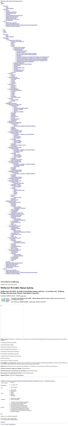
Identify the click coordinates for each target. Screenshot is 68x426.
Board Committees (10, 36)
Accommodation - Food (16, 234)
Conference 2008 (14, 123)
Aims (7, 35)
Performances (14, 120)
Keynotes (13, 117)
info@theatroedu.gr (19, 375)
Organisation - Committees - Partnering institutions (24, 149)
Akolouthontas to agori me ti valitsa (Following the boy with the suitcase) (31, 60)
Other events (13, 224)
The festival (13, 83)
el (4, 29)
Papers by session (17, 197)
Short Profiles (17, 152)
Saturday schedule (17, 141)
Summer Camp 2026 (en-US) (14, 249)
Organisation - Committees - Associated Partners (24, 134)
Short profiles (16, 166)
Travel (12, 223)
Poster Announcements (16, 160)
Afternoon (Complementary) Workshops (22, 231)
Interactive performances (19, 62)
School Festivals (17, 65)
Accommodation (14, 210)
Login (4, 30)
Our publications (9, 267)
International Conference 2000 (14, 178)
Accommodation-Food (16, 222)
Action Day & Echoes (15, 97)
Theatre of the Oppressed (11, 265)
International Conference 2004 (14, 147)
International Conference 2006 (14, 131)
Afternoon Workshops (18, 255)
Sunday (15, 193)
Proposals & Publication (19, 183)
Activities (13, 100)
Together (16, 66)
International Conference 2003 (14, 161)
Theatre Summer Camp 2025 (14, 237)
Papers (12, 196)
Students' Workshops (18, 49)
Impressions (13, 96)
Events (15, 189)
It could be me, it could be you (14, 40)
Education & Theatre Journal (12, 264)
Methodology (14, 87)
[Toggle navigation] (22, 1)
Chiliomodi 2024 (14, 227)
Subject (15, 106)
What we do (5, 37)
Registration (13, 112)
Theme (15, 124)
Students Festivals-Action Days (12, 266)
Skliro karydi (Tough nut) (21, 50)
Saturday (16, 192)
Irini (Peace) (19, 55)
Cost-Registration (14, 221)
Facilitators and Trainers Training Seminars (23, 64)
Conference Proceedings (19, 165)
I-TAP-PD (10, 98)
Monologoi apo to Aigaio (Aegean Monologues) (26, 54)
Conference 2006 (14, 133)
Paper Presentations (15, 118)
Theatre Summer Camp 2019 (14, 202)
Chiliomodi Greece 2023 (16, 215)
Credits (12, 95)
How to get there (17, 136)
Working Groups (14, 116)
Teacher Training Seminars (19, 47)
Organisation (14, 85)
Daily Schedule (14, 252)
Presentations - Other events (17, 212)
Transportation (14, 211)
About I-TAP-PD (14, 99)
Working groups (14, 129)
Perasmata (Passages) (20, 52)
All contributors (17, 137)
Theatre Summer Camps (11, 200)
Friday (15, 191)
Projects (7, 39)
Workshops (13, 115)
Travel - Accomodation (18, 111)
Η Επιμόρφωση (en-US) (19, 48)
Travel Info (13, 259)
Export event (23, 295)
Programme (13, 139)
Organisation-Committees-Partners (21, 108)
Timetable (13, 114)
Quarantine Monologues (19, 70)
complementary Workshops (19, 242)
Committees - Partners (15, 184)
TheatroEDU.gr (12, 424)
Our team (13, 45)
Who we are (5, 34)
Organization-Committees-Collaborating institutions (24, 125)
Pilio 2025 (13, 239)
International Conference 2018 (14, 104)
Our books (8, 261)
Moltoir (10, 102)
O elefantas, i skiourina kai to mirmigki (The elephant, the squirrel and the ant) (32, 56)
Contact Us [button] (3, 421)
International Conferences (11, 103)
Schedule (13, 127)
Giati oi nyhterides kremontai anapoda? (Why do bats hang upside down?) (32, 59)
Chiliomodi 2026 (14, 250)
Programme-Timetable (15, 216)
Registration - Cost (15, 233)
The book (13, 81)
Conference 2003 (14, 162)
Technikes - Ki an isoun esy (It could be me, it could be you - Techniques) (31, 58)
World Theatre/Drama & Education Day (14, 262)
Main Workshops (17, 206)
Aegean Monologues (18, 71)
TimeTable (13, 243)
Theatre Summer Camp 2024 (14, 225)
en (1, 2)
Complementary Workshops (20, 208)
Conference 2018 (14, 105)
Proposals (16, 110)
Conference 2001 (14, 172)
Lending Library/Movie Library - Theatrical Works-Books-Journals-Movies (21, 272)
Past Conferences (12, 121)
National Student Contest (19, 67)
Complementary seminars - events (18, 145)
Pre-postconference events (16, 130)
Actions (12, 46)
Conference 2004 (14, 148)
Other (12, 260)
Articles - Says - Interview (11, 270)
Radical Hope (11, 84)
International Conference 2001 (14, 171)
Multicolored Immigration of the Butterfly (25, 61)
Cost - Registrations (15, 209)
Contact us (13, 72)
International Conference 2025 (14, 180)
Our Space (16, 68)
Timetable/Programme (15, 228)
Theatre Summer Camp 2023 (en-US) (16, 214)
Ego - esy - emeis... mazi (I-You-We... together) (26, 53)
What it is (13, 42)
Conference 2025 (14, 181)
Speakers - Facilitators (18, 109)
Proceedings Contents (18, 150)
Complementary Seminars (16, 159)
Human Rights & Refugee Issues (13, 271)
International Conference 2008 (14, 122)
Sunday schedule (17, 142)
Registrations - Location (16, 185)
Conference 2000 (14, 179)
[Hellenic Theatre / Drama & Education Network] (11, 1)
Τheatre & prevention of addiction (13, 273)
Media (12, 43)
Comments (16, 135)
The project (13, 79)
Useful (4, 268)
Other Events (14, 247)
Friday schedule (17, 140)
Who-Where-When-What (19, 190)
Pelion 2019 (13, 203)
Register (5, 32)
